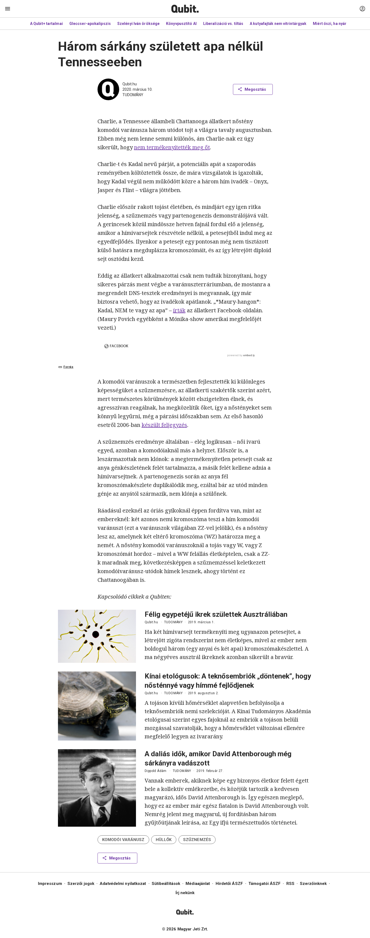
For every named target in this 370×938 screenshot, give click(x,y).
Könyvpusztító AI (181, 23)
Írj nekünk (185, 892)
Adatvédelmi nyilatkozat (123, 883)
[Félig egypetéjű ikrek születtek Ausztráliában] (97, 636)
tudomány (132, 95)
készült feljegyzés (164, 425)
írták (179, 310)
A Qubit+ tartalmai (46, 23)
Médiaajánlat (198, 883)
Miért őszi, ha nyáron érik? (337, 23)
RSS (290, 883)
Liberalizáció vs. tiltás (223, 23)
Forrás (68, 367)
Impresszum (50, 883)
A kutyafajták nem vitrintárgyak (278, 23)
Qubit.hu (129, 84)
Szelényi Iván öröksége (138, 23)
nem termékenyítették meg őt (172, 147)
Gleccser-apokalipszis (90, 23)
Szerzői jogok (80, 883)
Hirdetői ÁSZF (229, 883)
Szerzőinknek (313, 883)
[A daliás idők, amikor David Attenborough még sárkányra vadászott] (97, 788)
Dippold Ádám (156, 771)
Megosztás (255, 89)
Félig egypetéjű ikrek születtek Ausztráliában (216, 614)
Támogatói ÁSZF (264, 883)
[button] (123, 839)
